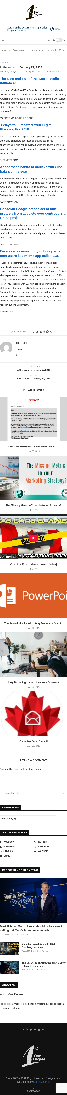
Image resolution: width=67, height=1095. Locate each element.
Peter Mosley (19, 50)
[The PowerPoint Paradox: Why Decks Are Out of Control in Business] (33, 595)
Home (3, 50)
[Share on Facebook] (34, 331)
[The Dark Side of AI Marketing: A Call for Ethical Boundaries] (9, 967)
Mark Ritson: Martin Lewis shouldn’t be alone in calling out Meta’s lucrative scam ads (32, 928)
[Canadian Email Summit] (33, 713)
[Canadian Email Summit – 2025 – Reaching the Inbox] (9, 948)
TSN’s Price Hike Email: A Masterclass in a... (33, 446)
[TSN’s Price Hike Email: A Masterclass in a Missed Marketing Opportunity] (33, 419)
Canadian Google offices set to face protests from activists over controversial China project (33, 213)
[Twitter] (27, 1029)
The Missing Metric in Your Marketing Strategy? (33, 505)
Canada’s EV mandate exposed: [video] (33, 564)
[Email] (39, 1029)
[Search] (49, 39)
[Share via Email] (54, 331)
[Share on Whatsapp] (47, 331)
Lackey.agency (41, 1082)
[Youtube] (35, 1029)
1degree (14, 71)
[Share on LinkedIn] (41, 331)
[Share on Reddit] (44, 331)
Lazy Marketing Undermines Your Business (33, 682)
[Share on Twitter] (37, 331)
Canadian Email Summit (33, 741)
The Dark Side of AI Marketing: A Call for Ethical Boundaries (44, 964)
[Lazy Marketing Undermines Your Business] (33, 654)
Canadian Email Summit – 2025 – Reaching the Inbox (39, 946)
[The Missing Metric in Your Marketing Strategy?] (33, 478)
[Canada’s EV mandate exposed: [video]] (33, 536)
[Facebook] (23, 1029)
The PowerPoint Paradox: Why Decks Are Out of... (33, 623)
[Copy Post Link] (51, 331)
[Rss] (43, 1029)
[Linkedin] (31, 1029)
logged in (17, 769)
